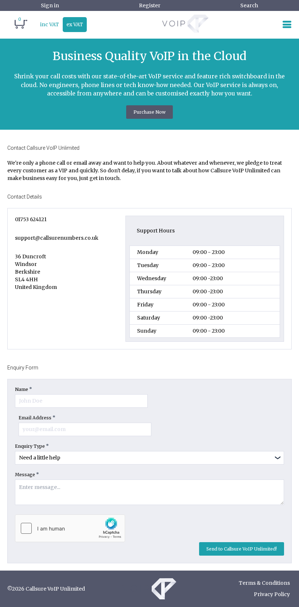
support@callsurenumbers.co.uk (56, 238)
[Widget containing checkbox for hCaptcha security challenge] (70, 528)
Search (249, 5)
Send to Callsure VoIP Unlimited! (241, 549)
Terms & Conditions (264, 583)
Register (149, 5)
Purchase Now (149, 112)
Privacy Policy (272, 594)
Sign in (50, 5)
